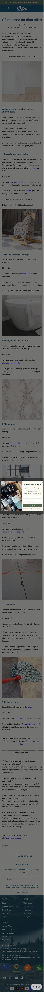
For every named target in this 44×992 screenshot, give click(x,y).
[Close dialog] (41, 482)
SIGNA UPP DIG (31, 505)
